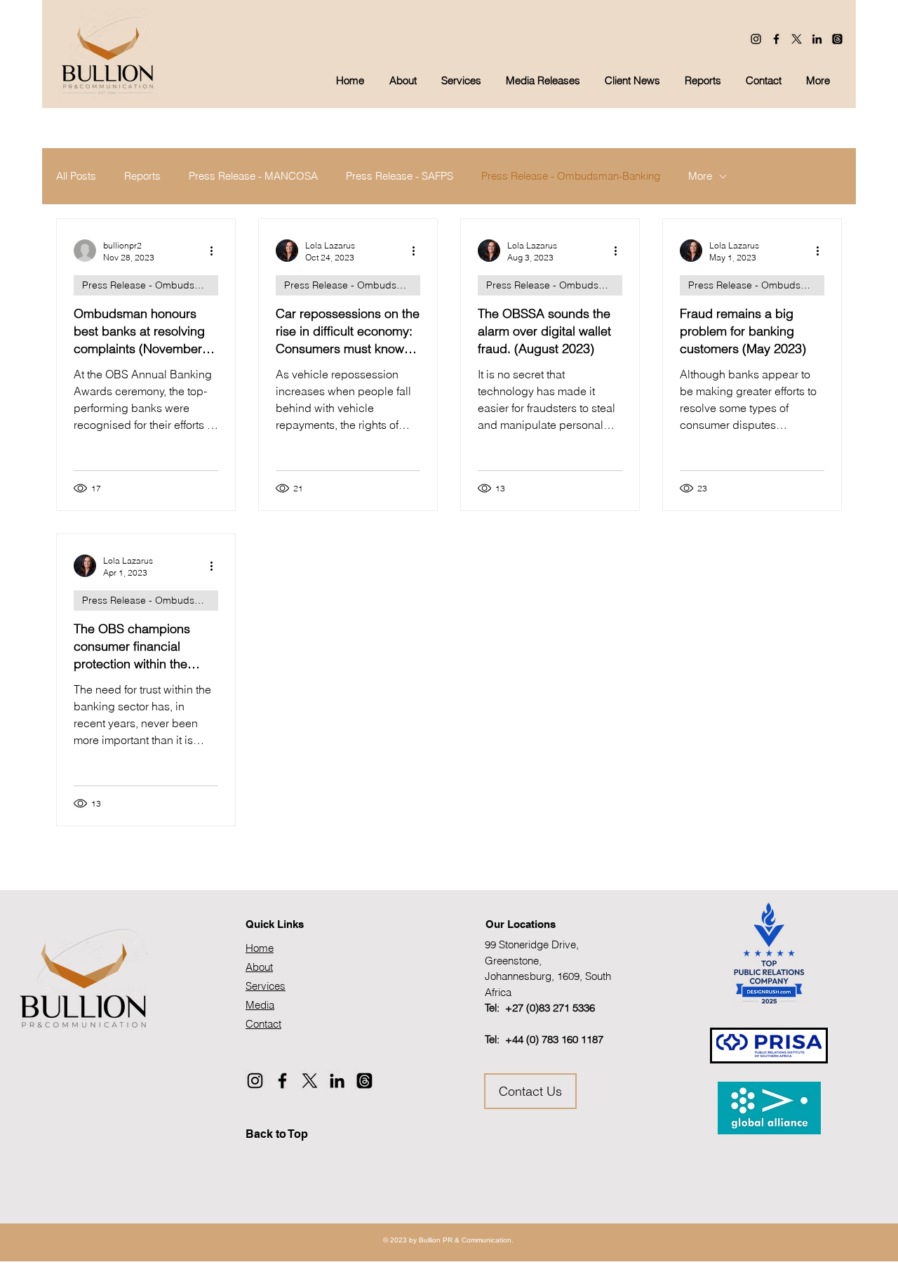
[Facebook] (776, 39)
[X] (796, 39)
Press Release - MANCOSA (253, 176)
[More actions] (216, 250)
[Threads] (837, 39)
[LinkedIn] (817, 39)
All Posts (76, 176)
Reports (142, 176)
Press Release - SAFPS (399, 176)
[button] (544, 80)
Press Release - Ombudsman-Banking (570, 176)
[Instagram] (756, 39)
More (700, 176)
